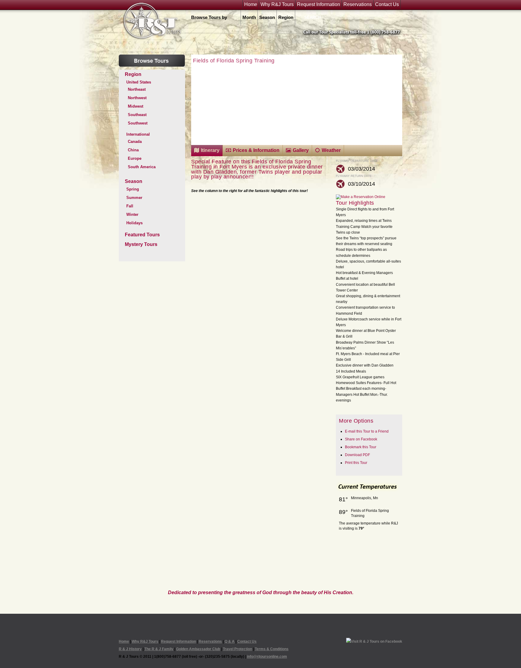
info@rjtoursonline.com (267, 656)
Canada (135, 141)
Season (267, 17)
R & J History (130, 649)
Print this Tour (356, 463)
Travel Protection (237, 649)
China (133, 150)
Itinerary (210, 150)
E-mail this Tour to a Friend (367, 431)
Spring (132, 189)
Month (249, 17)
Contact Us (387, 4)
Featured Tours (142, 234)
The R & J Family (158, 649)
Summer (134, 197)
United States (138, 82)
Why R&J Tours (277, 4)
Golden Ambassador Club (198, 649)
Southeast (137, 114)
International (138, 134)
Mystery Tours (141, 244)
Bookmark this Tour (360, 447)
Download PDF (357, 455)
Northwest (137, 98)
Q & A (230, 641)
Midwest (135, 106)
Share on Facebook (361, 439)
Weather (331, 150)
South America (142, 167)
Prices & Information (256, 150)
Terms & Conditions (272, 649)
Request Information (318, 4)
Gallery (301, 150)
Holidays (134, 223)
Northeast (137, 89)
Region (285, 17)
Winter (132, 214)
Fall (129, 206)
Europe (134, 158)
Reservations (357, 4)
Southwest (137, 123)
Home (250, 4)
